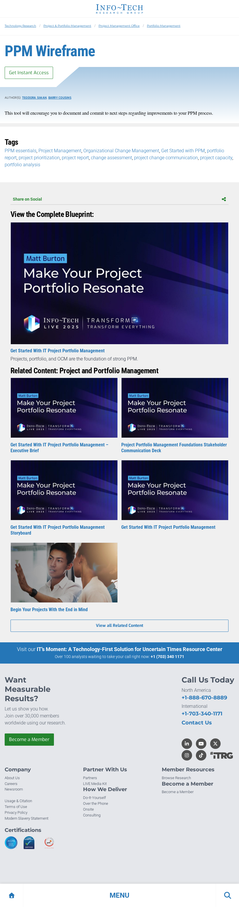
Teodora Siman (34, 98)
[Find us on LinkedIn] (187, 743)
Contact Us (197, 722)
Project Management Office (119, 26)
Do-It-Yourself (94, 797)
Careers (11, 784)
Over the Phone (95, 803)
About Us (12, 778)
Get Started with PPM (183, 150)
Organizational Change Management (121, 150)
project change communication (166, 157)
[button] (119, 895)
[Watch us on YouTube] (201, 743)
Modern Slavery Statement (26, 818)
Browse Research (176, 778)
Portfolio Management (163, 26)
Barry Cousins (59, 98)
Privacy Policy (16, 812)
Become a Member (29, 739)
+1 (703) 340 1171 (167, 656)
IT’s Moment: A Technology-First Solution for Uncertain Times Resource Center (129, 649)
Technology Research (20, 26)
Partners (90, 778)
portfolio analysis (22, 164)
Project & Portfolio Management (67, 26)
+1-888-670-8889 (204, 697)
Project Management (59, 150)
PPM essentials (20, 150)
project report (75, 157)
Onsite (88, 809)
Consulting (92, 815)
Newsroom (14, 789)
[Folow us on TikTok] (201, 755)
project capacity (216, 157)
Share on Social (27, 199)
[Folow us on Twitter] (215, 743)
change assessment (111, 157)
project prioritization (39, 157)
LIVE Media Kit (95, 784)
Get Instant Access (29, 73)
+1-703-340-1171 (202, 713)
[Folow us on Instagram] (187, 755)
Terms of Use (16, 807)
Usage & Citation (18, 801)
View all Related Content (119, 625)
